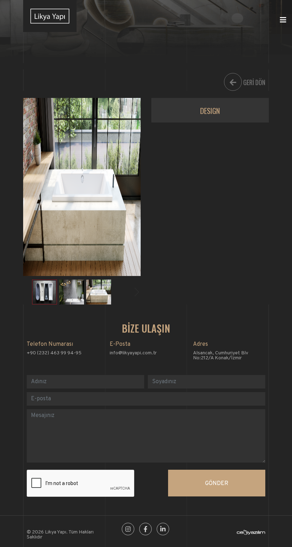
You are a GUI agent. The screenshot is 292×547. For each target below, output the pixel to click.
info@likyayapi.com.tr (133, 353)
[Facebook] (145, 529)
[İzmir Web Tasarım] (251, 534)
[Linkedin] (163, 529)
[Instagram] (128, 529)
